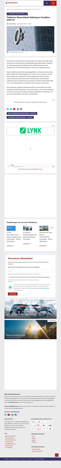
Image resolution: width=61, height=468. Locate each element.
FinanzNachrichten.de (10, 443)
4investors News (9, 441)
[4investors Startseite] (11, 2)
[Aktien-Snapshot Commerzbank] (50, 422)
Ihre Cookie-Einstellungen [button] (38, 459)
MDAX (33, 438)
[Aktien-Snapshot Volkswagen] (50, 429)
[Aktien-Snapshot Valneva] (45, 429)
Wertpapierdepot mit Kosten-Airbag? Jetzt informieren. (30, 102)
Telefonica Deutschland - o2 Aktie (20, 117)
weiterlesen (10, 246)
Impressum (23, 459)
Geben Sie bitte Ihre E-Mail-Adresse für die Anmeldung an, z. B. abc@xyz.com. (24, 274)
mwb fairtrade (8, 447)
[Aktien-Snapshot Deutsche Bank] (33, 425)
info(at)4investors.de (18, 408)
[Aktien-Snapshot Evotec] (45, 425)
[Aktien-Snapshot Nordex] (33, 429)
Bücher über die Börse (10, 436)
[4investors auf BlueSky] (8, 109)
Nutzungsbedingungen (44, 288)
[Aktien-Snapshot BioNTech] (45, 422)
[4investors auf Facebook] (21, 109)
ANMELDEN (12, 294)
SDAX (33, 440)
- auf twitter (29, 24)
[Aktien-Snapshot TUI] (39, 429)
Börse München (9, 445)
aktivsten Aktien (15, 425)
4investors (8, 9)
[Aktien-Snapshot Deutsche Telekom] (39, 425)
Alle (53, 3)
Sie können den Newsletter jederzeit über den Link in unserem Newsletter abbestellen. (23, 280)
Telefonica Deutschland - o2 (19, 9)
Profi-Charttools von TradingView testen (30, 169)
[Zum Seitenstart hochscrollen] (56, 455)
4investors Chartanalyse (10, 440)
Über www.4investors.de (15, 459)
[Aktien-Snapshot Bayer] (39, 422)
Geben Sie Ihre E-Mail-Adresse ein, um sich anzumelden (23, 267)
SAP (52, 227)
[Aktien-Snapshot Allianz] (33, 422)
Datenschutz (29, 459)
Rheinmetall (28, 232)
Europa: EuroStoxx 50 (37, 451)
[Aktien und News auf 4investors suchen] (47, 3)
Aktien (12, 9)
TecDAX (34, 442)
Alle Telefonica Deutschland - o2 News (22, 113)
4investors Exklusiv (9, 438)
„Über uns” (30, 402)
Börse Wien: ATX (36, 449)
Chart (30, 74)
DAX (33, 436)
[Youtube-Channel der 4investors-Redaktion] (14, 109)
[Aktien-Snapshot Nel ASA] (50, 425)
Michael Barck (24, 24)
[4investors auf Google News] (18, 109)
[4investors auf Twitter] (11, 109)
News (34, 74)
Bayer (9, 232)
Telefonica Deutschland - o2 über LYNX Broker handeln (30, 134)
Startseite (6, 459)
